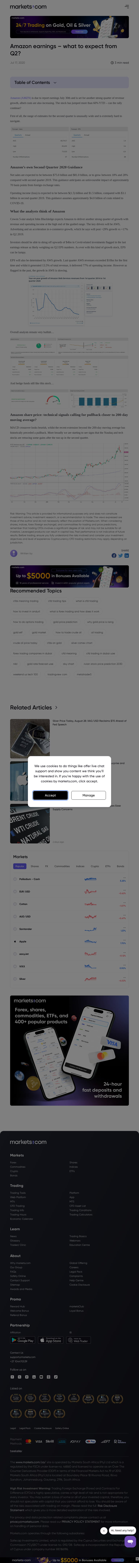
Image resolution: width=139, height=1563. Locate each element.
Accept (50, 795)
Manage (89, 795)
